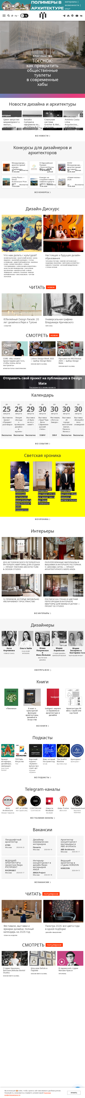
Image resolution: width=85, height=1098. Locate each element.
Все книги (41, 726)
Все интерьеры (41, 613)
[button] (54, 1067)
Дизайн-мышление (53, 932)
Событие (7, 326)
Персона (49, 326)
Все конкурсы (42, 192)
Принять (74, 1093)
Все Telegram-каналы (41, 818)
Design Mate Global (39, 364)
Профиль (62, 974)
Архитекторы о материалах (14, 368)
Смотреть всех (41, 670)
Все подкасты (41, 777)
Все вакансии (42, 882)
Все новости (41, 136)
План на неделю (10, 935)
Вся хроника (41, 519)
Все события (41, 443)
